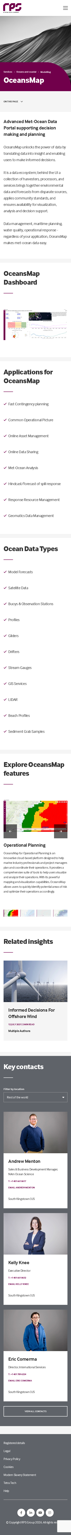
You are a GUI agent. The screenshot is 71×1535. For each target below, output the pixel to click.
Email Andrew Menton (21, 1187)
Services (8, 71)
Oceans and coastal (26, 71)
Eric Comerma (22, 1359)
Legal (7, 1451)
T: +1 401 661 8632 (17, 1277)
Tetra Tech (10, 1483)
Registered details (14, 1443)
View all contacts (36, 1411)
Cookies (9, 1467)
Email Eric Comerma (20, 1380)
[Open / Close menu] (65, 8)
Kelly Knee (18, 1262)
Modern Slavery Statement (20, 1475)
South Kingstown (19, 1199)
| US (32, 1199)
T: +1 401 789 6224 (17, 1374)
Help (6, 1491)
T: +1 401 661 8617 (17, 1181)
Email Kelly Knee (18, 1283)
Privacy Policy (12, 1459)
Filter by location (14, 1089)
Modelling (45, 71)
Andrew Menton (24, 1161)
